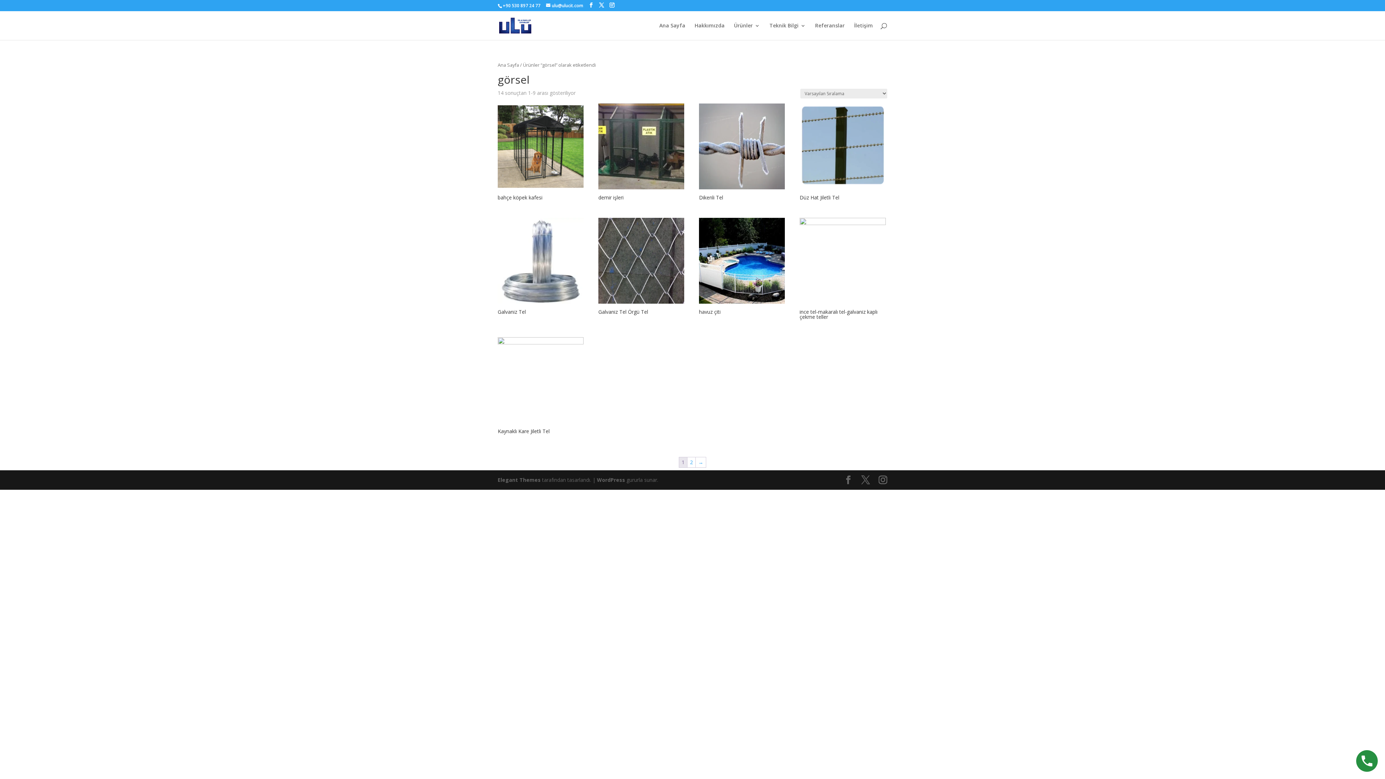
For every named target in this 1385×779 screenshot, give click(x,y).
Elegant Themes (519, 479)
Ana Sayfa (672, 26)
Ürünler (743, 26)
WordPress (611, 479)
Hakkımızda (710, 26)
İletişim (863, 26)
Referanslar (830, 26)
